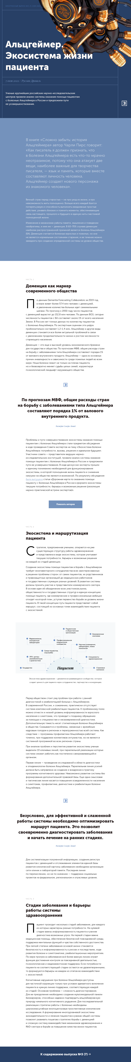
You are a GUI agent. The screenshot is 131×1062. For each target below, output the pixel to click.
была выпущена (34, 479)
